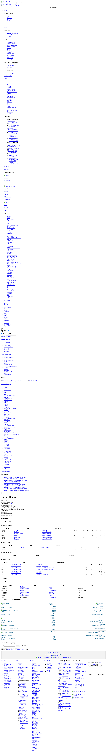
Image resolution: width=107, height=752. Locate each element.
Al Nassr (9, 113)
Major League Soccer (12, 33)
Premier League (11, 46)
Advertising (78, 667)
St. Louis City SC (12, 151)
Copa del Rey (44, 549)
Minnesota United (24, 721)
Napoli (8, 103)
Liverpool (9, 87)
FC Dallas (10, 149)
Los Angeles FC (12, 146)
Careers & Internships (80, 671)
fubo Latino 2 (10, 277)
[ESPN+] (35, 380)
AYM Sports (10, 260)
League (4, 333)
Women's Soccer (79, 663)
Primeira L (6, 323)
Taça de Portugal (11, 56)
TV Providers (46, 660)
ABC (8, 218)
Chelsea (9, 86)
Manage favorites (6, 336)
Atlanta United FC (13, 141)
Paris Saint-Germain (12, 110)
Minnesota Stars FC (13, 158)
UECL (5, 310)
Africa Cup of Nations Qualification (45, 567)
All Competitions (8, 76)
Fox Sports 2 (10, 233)
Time (9, 333)
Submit (18, 645)
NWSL (9, 36)
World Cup (39, 564)
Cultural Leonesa (18, 533)
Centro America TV (12, 268)
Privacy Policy (10, 649)
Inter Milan (10, 100)
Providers (77, 673)
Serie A (9, 49)
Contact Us (78, 681)
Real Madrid (10, 96)
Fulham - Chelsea (66, 671)
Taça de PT (7, 325)
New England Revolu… (14, 125)
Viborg (10, 503)
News (5, 303)
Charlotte (21, 690)
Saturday (9, 19)
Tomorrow (9, 18)
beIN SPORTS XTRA (12, 262)
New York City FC (13, 129)
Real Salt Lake (11, 153)
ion (8, 279)
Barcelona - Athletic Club (63, 676)
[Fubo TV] (4, 380)
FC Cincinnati (11, 126)
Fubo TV (49, 664)
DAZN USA (10, 243)
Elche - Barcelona (66, 670)
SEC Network (10, 289)
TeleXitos (9, 293)
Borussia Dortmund (12, 109)
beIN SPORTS (10, 219)
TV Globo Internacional (10, 418)
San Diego (22, 725)
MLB (76, 687)
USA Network (10, 242)
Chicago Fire (11, 124)
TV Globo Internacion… (35, 696)
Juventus (9, 99)
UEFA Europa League (9, 371)
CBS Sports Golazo (12, 266)
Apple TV (9, 235)
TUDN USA (10, 240)
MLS (5, 313)
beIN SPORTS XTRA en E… (14, 263)
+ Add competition (8, 357)
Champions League (12, 42)
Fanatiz (9, 216)
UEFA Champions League (10, 366)
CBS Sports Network (12, 225)
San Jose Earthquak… (13, 148)
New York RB (22, 693)
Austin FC (11, 162)
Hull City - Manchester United (63, 662)
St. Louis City (22, 714)
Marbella (16, 532)
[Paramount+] (23, 380)
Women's (6, 304)
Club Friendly (10, 73)
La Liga (9, 48)
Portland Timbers (12, 155)
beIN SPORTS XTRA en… (36, 715)
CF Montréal (12, 139)
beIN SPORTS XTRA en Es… (11, 434)
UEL (5, 308)
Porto (8, 106)
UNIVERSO (10, 249)
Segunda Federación (47, 537)
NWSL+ (9, 286)
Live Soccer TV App (80, 664)
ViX (8, 297)
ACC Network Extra (12, 255)
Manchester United (11, 90)
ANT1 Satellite (11, 259)
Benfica (9, 104)
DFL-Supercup (11, 55)
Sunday (9, 20)
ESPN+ (9, 232)
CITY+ (9, 269)
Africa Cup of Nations (42, 566)
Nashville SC (11, 121)
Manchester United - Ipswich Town (63, 691)
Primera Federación (46, 532)
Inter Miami (22, 684)
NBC (8, 223)
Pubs (76, 674)
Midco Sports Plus (11, 280)
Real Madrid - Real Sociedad (63, 673)
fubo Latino (10, 276)
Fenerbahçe (10, 112)
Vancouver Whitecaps (21, 708)
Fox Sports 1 (10, 230)
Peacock (9, 253)
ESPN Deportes (11, 229)
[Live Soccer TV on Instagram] (65, 710)
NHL (83, 685)
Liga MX (9, 67)
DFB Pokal (10, 58)
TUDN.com (10, 296)
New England (22, 687)
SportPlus (9, 292)
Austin (21, 727)
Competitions (4, 354)
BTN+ (8, 265)
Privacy (77, 668)
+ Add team (7, 342)
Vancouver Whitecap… (14, 145)
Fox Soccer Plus (11, 228)
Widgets (77, 666)
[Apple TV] (16, 380)
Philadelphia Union (13, 138)
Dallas (20, 713)
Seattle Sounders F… (14, 159)
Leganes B (17, 537)
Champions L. (7, 307)
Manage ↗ (7, 339)
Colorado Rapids (12, 152)
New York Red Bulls (13, 131)
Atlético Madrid (11, 97)
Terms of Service (21, 649)
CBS (8, 220)
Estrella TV (10, 270)
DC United (11, 132)
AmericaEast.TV (11, 258)
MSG (8, 283)
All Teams (6, 166)
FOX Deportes (10, 250)
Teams (5, 78)
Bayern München (11, 107)
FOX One (9, 275)
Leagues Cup (10, 65)
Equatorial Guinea (16, 564)
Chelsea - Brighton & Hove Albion (65, 685)
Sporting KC (23, 728)
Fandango (9, 272)
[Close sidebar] (1, 493)
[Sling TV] (10, 380)
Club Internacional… (13, 122)
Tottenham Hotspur (12, 92)
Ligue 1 (9, 52)
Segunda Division (46, 535)
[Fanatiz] (30, 380)
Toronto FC (11, 135)
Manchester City (11, 89)
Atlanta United (23, 704)
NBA (76, 685)
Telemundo (10, 246)
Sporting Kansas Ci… (14, 163)
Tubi (8, 295)
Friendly (39, 571)
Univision (9, 252)
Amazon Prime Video (12, 256)
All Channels (7, 300)
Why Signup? (24, 645)
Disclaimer (77, 670)
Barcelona (9, 94)
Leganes (16, 535)
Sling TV (49, 663)
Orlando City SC (13, 133)
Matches (6, 10)
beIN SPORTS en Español (10, 408)
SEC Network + (11, 290)
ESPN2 (9, 226)
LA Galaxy (11, 156)
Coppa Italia (10, 59)
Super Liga (44, 530)
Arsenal (9, 84)
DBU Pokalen (45, 547)
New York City (23, 691)
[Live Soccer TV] (5, 1)
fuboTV (9, 239)
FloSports (9, 273)
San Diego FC (12, 161)
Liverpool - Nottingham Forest (63, 682)
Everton (9, 93)
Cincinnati (21, 688)
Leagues (6, 27)
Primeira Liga (10, 53)
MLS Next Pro (10, 282)
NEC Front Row (11, 285)
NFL (80, 685)
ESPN (8, 222)
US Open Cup (10, 34)
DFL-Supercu (7, 324)
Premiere (9, 287)
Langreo (16, 539)
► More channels (5, 471)
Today (8, 16)
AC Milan (9, 102)
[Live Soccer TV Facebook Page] (65, 704)
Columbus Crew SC (14, 136)
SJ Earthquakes (23, 711)
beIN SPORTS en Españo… (14, 238)
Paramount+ (10, 236)
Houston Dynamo (12, 143)
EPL (5, 316)
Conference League (12, 45)
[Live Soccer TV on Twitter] (65, 707)
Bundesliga (10, 50)
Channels (6, 169)
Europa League (11, 43)
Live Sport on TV (79, 684)
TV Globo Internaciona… (13, 248)
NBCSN (9, 245)
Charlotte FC (11, 128)
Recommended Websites (79, 676)
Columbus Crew (24, 698)
